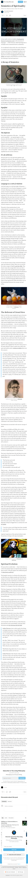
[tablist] (6, 801)
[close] (24, 831)
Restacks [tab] (10, 801)
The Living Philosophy (8, 11)
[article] (14, 825)
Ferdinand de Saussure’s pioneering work (12, 40)
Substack (8, 875)
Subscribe (20, 1)
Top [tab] (2, 817)
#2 (14, 85)
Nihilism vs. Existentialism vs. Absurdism (9, 822)
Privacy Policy (14, 860)
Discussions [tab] (11, 817)
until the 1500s (18, 266)
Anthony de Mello (17, 348)
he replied (3, 524)
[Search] (25, 818)
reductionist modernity (7, 572)
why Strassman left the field (15, 625)
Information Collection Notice (16, 859)
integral (14, 55)
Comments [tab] (4, 801)
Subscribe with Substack (15, 854)
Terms (20, 867)
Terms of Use (20, 857)
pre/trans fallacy (5, 591)
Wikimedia (16, 307)
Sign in (25, 1)
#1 (11, 85)
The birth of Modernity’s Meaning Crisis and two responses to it (10, 825)
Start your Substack (10, 872)
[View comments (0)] (7, 15)
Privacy (16, 867)
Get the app (20, 872)
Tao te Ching (4, 457)
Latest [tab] (6, 817)
